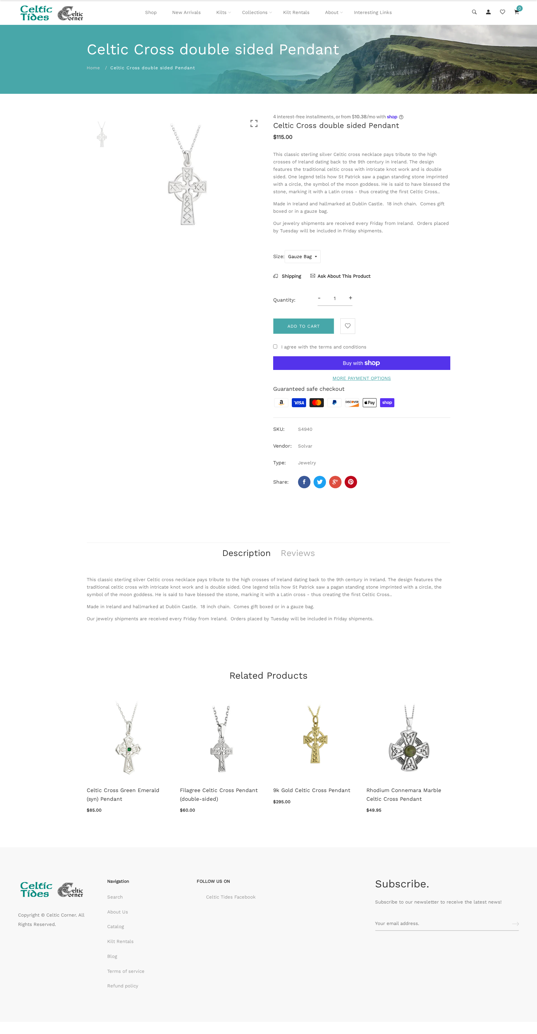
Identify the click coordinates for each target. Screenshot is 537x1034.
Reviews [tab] (298, 553)
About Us (117, 912)
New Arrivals (186, 12)
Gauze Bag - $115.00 (234, 1003)
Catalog (115, 926)
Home (93, 67)
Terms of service (126, 971)
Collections (255, 12)
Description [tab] (246, 553)
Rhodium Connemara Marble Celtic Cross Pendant (403, 794)
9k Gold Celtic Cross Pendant (311, 790)
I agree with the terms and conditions (323, 347)
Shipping (290, 276)
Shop (151, 12)
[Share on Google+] (335, 482)
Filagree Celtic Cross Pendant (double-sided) (219, 794)
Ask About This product (344, 276)
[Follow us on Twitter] (320, 482)
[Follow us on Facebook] (304, 482)
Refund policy (122, 986)
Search (115, 897)
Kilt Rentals (296, 12)
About (331, 12)
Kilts (221, 12)
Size (278, 256)
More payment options (362, 378)
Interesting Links (373, 12)
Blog (112, 956)
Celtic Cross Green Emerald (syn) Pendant (123, 794)
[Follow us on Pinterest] (351, 482)
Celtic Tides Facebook (231, 897)
